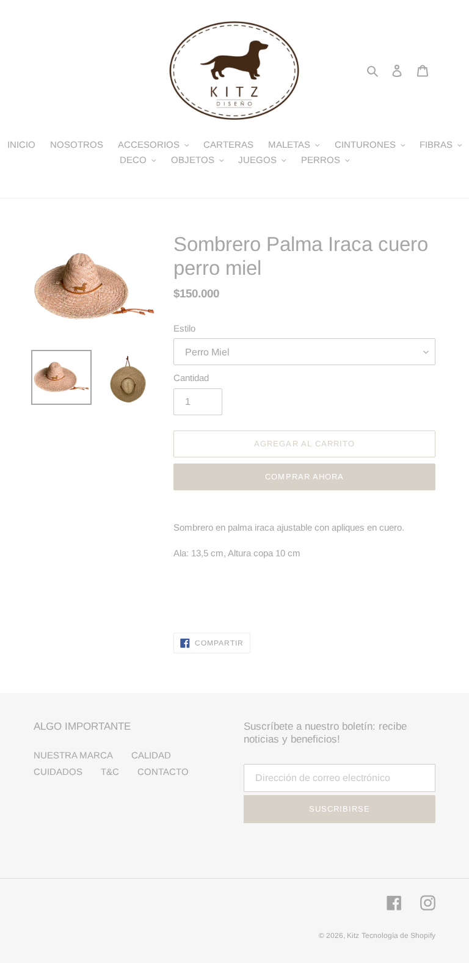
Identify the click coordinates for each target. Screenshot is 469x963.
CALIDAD (151, 755)
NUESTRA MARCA (73, 755)
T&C (110, 771)
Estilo (184, 328)
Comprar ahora (304, 476)
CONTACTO (163, 771)
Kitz (353, 935)
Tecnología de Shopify (398, 935)
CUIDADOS (58, 771)
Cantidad (191, 377)
